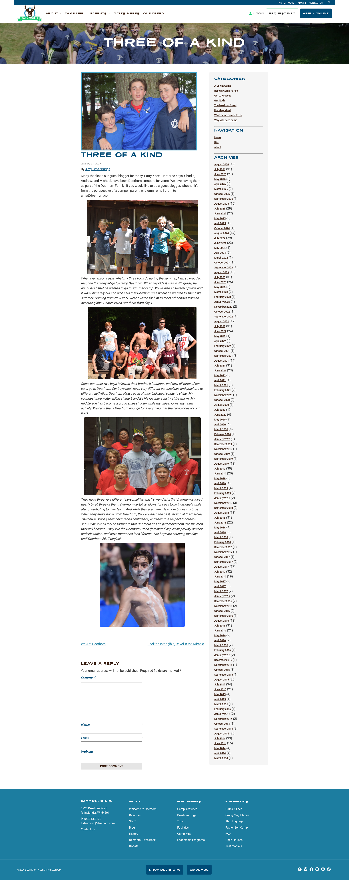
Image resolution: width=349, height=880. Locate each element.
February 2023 (222, 296)
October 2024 (222, 228)
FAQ (228, 833)
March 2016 (221, 645)
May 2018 (220, 527)
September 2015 (223, 674)
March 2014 (221, 758)
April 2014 (220, 753)
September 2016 (223, 615)
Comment (111, 677)
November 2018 (223, 503)
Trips (180, 821)
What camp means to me (228, 115)
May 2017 (220, 581)
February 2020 (222, 434)
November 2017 (223, 552)
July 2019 (219, 468)
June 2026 (220, 174)
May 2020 (220, 419)
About (217, 147)
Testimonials (233, 846)
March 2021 (221, 385)
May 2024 (220, 247)
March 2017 (221, 591)
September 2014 (223, 728)
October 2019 (222, 453)
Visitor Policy (286, 3)
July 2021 (219, 365)
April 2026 (220, 184)
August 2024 (221, 233)
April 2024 (220, 252)
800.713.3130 (92, 819)
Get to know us (222, 95)
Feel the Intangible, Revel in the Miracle (176, 644)
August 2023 (221, 272)
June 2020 (220, 414)
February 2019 (222, 493)
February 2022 (222, 346)
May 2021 (220, 375)
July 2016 (219, 625)
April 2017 (220, 586)
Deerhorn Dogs (186, 815)
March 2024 (221, 257)
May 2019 (220, 478)
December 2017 (223, 547)
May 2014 (220, 748)
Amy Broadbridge (97, 169)
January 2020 (222, 439)
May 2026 (220, 179)
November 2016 (223, 606)
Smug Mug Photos (237, 815)
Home (217, 137)
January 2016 (222, 655)
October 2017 (222, 556)
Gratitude (219, 100)
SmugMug (199, 869)
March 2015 (221, 704)
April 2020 (220, 424)
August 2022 (221, 321)
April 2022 (220, 341)
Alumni (302, 3)
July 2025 (219, 208)
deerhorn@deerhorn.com (99, 823)
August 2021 (221, 360)
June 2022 (220, 331)
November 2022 (223, 306)
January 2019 (222, 498)
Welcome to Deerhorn (143, 809)
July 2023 (219, 277)
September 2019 (223, 458)
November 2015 (223, 664)
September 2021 (223, 355)
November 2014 (223, 718)
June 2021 (220, 370)
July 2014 (219, 738)
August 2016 (221, 620)
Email (111, 738)
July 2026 (219, 169)
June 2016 (220, 630)
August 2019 (221, 463)
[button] (53, 13)
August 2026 (221, 164)
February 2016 (222, 650)
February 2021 (222, 390)
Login (258, 13)
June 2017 (220, 576)
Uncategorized (222, 110)
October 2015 (222, 669)
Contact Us (316, 3)
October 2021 (222, 350)
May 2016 (220, 635)
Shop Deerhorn (164, 869)
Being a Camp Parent (226, 90)
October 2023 (222, 262)
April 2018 (220, 532)
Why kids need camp (225, 120)
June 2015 (220, 689)
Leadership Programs (191, 840)
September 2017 (223, 561)
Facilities (183, 827)
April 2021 (220, 380)
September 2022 (223, 316)
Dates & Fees (233, 809)
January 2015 (222, 713)
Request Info (282, 13)
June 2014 (220, 743)
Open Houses (233, 840)
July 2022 (219, 326)
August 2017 (221, 566)
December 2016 (223, 601)
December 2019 (223, 444)
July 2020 (219, 409)
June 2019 (220, 473)
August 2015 (221, 679)
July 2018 (219, 517)
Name (111, 724)
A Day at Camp (222, 85)
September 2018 (223, 507)
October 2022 (222, 311)
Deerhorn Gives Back (142, 840)
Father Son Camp (236, 827)
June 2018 (220, 522)
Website (87, 752)
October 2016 (222, 610)
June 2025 (220, 213)
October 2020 (222, 399)
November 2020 (223, 395)
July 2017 (219, 571)
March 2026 (221, 189)
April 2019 (220, 483)
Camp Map (184, 833)
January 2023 (222, 301)
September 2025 (223, 198)
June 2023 (220, 282)
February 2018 (222, 542)
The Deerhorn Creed (225, 105)
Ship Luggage (234, 821)
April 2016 (220, 640)
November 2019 (223, 449)
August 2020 (221, 404)
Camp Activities (187, 809)
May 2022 (220, 336)
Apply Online (316, 13)
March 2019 (221, 488)
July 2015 (219, 684)
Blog (216, 142)
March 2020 (221, 429)
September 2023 (223, 267)
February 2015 (222, 709)
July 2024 (219, 238)
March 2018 (221, 537)
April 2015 (220, 699)
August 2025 (221, 203)
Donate (133, 846)
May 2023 (220, 287)
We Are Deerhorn (93, 644)
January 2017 (222, 596)
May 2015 (220, 694)
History (133, 833)
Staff (132, 821)
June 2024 (220, 242)
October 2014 (222, 723)
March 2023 (221, 292)
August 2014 (221, 733)
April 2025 (220, 223)
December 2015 (223, 660)
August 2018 (221, 512)
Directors (135, 815)
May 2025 (220, 218)
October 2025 (222, 193)
